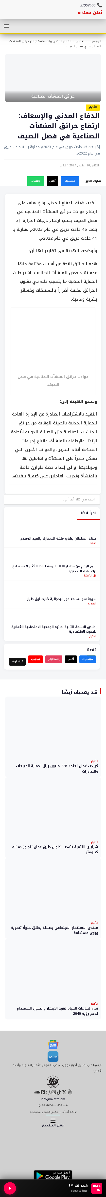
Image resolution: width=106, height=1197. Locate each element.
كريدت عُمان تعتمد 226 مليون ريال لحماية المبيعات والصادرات (57, 769)
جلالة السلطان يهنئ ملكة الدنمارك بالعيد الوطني (58, 538)
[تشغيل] (10, 1188)
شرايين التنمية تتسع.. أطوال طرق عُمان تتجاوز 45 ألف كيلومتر (54, 850)
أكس (52, 180)
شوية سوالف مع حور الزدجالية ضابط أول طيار (61, 599)
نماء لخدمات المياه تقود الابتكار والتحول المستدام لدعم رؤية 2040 (57, 1011)
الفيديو (92, 603)
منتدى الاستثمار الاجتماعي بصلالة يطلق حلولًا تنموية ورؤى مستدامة (54, 930)
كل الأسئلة (90, 575)
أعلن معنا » (89, 13)
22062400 (87, 6)
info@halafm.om (53, 1099)
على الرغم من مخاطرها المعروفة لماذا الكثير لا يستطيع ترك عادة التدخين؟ (54, 568)
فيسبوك (70, 180)
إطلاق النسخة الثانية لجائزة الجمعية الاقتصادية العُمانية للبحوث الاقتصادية (53, 629)
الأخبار (80, 41)
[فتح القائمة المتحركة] (6, 26)
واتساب (35, 180)
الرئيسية (95, 41)
